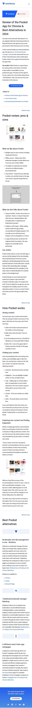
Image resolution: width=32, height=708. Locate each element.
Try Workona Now (16, 85)
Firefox (7, 581)
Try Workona (16, 698)
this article (5, 672)
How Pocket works (11, 98)
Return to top (26, 110)
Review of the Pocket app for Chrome (16, 95)
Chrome (7, 578)
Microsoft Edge (10, 584)
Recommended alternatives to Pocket (16, 101)
